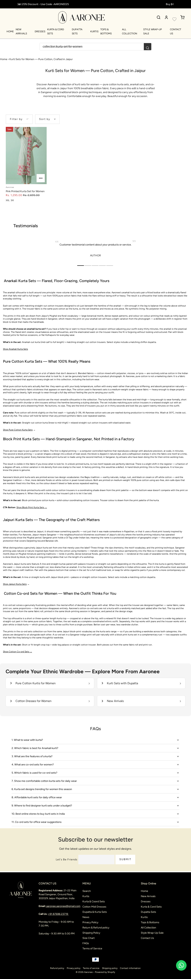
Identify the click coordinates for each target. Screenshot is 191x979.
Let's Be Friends (66, 859)
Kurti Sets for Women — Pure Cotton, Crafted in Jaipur (41, 59)
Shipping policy (110, 968)
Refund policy (57, 968)
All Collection (148, 927)
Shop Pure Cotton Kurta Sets (18, 429)
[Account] (166, 17)
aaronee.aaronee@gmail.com (63, 906)
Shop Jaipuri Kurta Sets (15, 584)
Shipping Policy (91, 932)
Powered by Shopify (105, 972)
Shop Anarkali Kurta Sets (15, 349)
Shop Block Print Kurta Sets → (31, 507)
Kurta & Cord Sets (151, 906)
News (85, 917)
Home (10, 31)
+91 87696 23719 (58, 914)
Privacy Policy (90, 922)
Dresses (40, 31)
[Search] (158, 17)
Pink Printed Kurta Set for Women (25, 191)
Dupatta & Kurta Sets (94, 912)
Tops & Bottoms (150, 922)
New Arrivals (148, 896)
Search (86, 891)
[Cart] (182, 17)
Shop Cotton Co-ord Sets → (17, 651)
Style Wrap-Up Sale (152, 932)
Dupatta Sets (148, 912)
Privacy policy (73, 968)
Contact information (130, 968)
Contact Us (147, 938)
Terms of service (91, 968)
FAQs (85, 943)
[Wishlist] (174, 19)
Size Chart (88, 938)
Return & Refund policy (95, 927)
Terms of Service (92, 948)
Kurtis (94, 31)
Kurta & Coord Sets (93, 901)
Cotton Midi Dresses (94, 906)
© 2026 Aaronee (84, 972)
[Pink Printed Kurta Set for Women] (26, 155)
